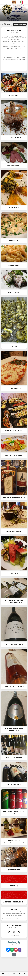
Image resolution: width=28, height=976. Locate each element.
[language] (22, 2)
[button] (14, 2)
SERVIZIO (9, 24)
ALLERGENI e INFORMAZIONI (20, 24)
